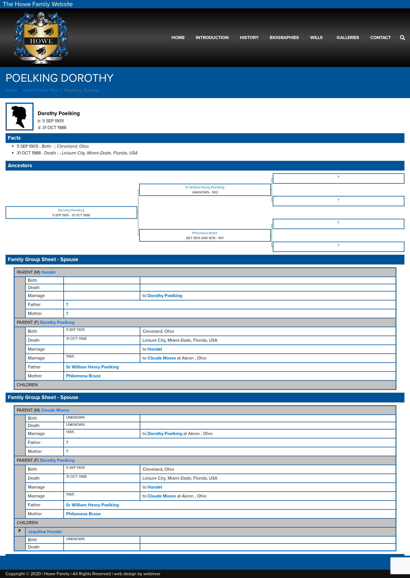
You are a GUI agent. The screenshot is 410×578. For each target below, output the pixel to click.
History (249, 37)
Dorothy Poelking (57, 322)
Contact (380, 37)
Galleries (348, 37)
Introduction (212, 37)
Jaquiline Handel (45, 532)
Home (178, 37)
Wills (316, 37)
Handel (48, 272)
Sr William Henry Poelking (92, 367)
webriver (151, 574)
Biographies (284, 37)
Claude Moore (55, 410)
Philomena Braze (83, 376)
